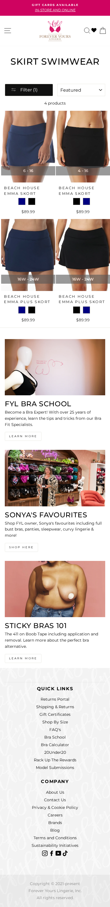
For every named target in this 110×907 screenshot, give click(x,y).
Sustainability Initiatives (55, 845)
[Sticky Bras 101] (55, 589)
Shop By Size (55, 722)
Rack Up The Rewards (55, 759)
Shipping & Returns (55, 706)
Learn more (23, 658)
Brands (55, 822)
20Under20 (55, 752)
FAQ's (55, 729)
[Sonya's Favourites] (55, 478)
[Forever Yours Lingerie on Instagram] (45, 853)
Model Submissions (55, 767)
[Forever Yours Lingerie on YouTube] (59, 853)
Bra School (55, 737)
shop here (21, 547)
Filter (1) (28, 89)
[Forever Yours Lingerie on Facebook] (52, 853)
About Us (55, 792)
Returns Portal (55, 699)
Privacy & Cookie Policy (55, 807)
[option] (55, 8)
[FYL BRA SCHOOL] (55, 367)
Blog (55, 830)
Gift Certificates (55, 714)
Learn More (23, 436)
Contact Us (55, 799)
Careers (55, 815)
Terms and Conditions (55, 837)
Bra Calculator (55, 744)
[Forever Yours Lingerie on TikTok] (65, 853)
